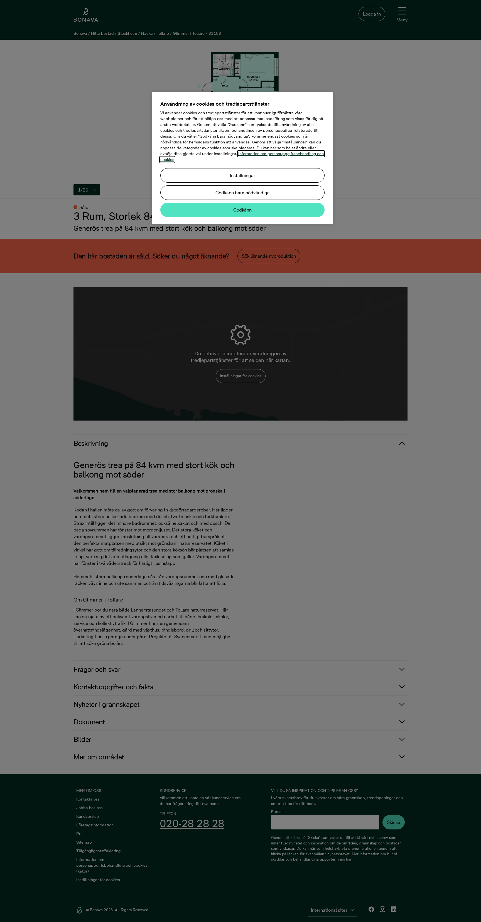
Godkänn (242, 210)
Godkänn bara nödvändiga (242, 192)
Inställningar (242, 175)
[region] (242, 158)
